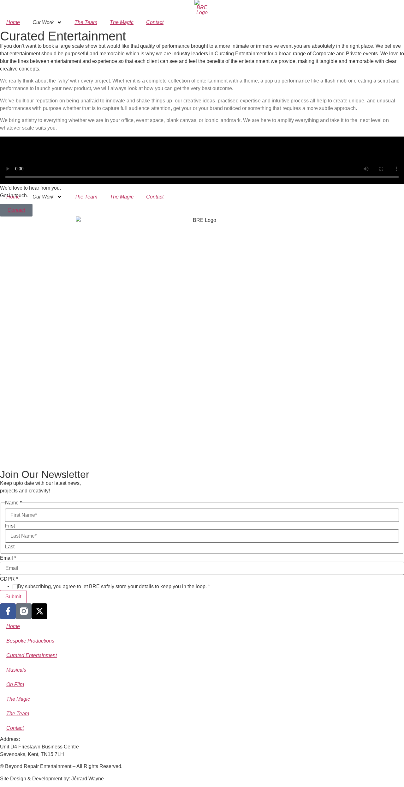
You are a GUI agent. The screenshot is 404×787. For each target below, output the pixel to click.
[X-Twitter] (39, 611)
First (10, 525)
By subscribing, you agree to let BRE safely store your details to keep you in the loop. (114, 586)
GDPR (9, 579)
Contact (154, 22)
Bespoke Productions (30, 641)
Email (8, 558)
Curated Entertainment (31, 655)
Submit (13, 596)
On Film (15, 684)
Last (10, 546)
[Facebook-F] (8, 611)
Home (13, 22)
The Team (85, 22)
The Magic (122, 22)
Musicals (16, 670)
